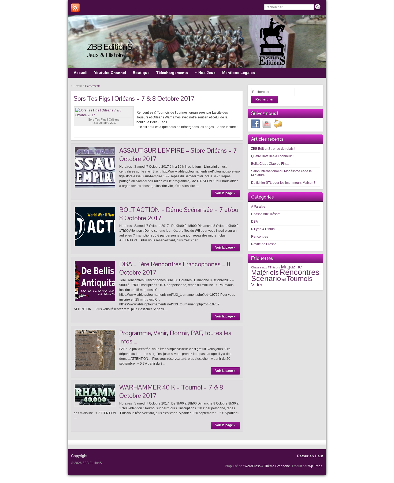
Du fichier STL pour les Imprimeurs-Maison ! (283, 183)
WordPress (252, 466)
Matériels (265, 272)
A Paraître (258, 206)
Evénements (92, 86)
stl (284, 280)
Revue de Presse (263, 244)
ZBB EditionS (109, 46)
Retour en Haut (310, 456)
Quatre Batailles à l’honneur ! (272, 156)
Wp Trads (315, 466)
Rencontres (259, 236)
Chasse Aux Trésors (265, 214)
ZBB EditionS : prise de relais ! (273, 149)
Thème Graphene (277, 466)
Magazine (291, 266)
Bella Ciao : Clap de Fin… (270, 164)
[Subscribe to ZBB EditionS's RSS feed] (75, 7)
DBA (254, 221)
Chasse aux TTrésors (265, 267)
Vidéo (257, 284)
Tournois (300, 279)
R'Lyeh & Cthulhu (264, 229)
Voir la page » (225, 193)
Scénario (266, 278)
